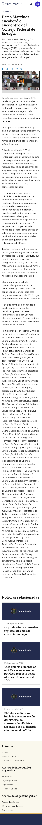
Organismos (7, 785)
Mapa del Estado (9, 789)
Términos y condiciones (12, 806)
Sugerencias (7, 810)
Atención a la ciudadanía (13, 760)
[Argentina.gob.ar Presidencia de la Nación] (12, 3)
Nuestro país (7, 777)
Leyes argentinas (9, 781)
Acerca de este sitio (10, 802)
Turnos (5, 752)
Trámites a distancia (10, 756)
